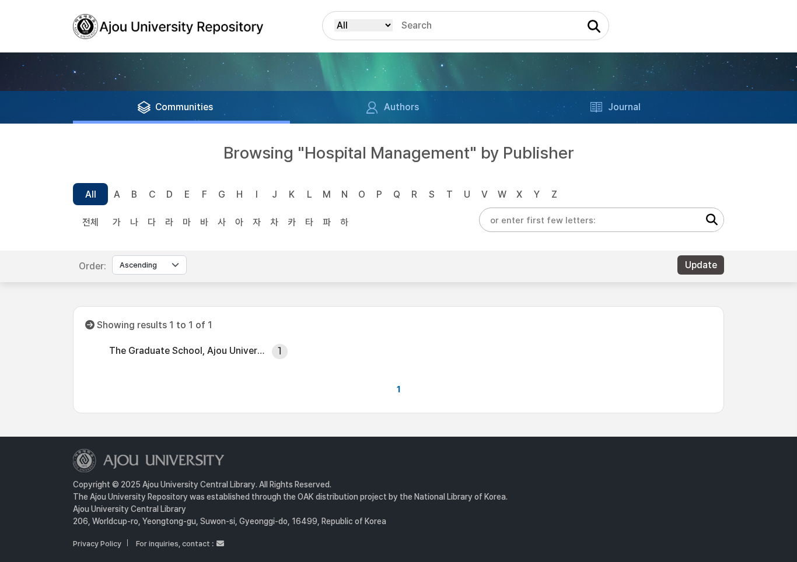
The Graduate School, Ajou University (186, 350)
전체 (90, 222)
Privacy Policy (97, 543)
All (90, 194)
